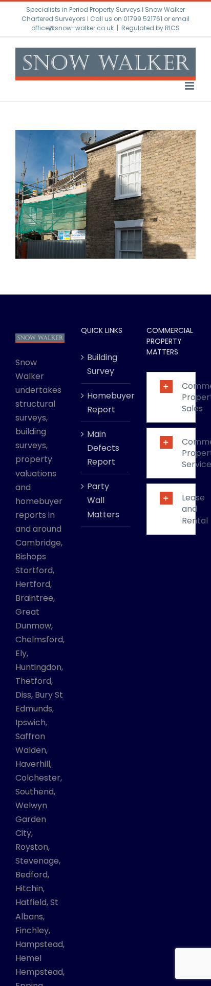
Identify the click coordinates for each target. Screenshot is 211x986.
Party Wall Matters (103, 500)
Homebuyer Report (106, 402)
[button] (171, 397)
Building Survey (102, 364)
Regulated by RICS (150, 28)
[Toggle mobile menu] (190, 85)
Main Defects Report (103, 448)
